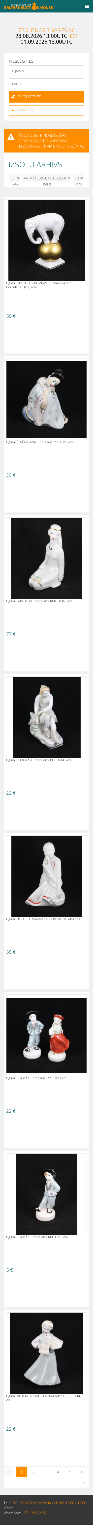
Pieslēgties (29, 97)
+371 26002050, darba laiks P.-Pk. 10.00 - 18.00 (48, 1503)
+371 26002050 (34, 1513)
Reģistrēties (26, 110)
